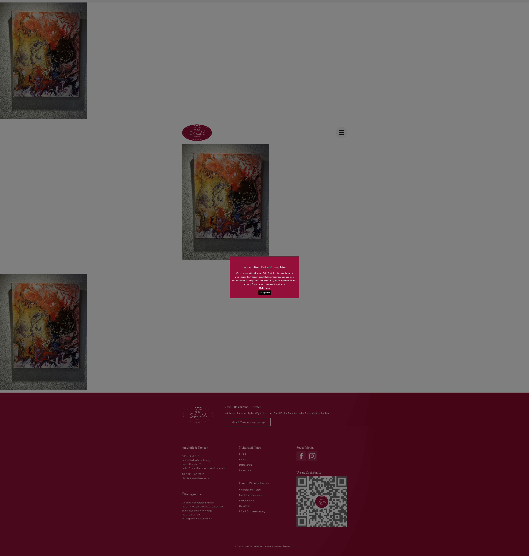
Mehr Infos (264, 288)
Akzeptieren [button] (265, 293)
